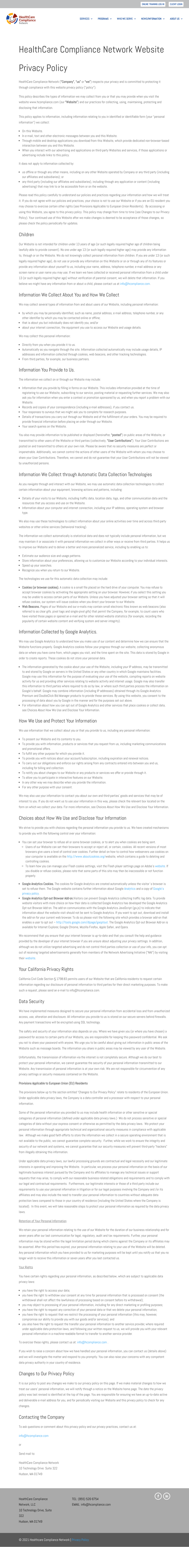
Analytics (129, 888)
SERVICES (84, 18)
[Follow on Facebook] (158, 1496)
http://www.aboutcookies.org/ (86, 856)
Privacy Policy (80, 1540)
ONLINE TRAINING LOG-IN (153, 4)
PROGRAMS (103, 18)
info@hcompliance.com (135, 283)
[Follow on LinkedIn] (166, 1496)
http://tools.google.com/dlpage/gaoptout (82, 922)
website (160, 866)
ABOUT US (174, 18)
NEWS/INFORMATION (151, 18)
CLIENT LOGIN (176, 4)
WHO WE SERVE (125, 18)
